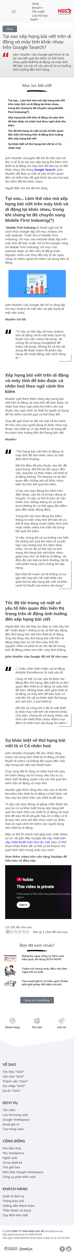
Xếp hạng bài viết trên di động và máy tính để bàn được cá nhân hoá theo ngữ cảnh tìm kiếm (37, 121)
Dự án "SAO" (12, 1090)
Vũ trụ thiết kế (12, 1162)
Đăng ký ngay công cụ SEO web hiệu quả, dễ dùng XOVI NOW (43, 957)
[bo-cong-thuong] (10, 1248)
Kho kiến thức (12, 1148)
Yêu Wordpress (13, 1153)
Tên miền (38, 11)
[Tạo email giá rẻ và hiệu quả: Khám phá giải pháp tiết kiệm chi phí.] (10, 983)
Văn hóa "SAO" (13, 1076)
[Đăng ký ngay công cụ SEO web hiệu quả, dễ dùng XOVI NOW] (10, 958)
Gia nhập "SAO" (14, 1086)
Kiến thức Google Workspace (23, 1172)
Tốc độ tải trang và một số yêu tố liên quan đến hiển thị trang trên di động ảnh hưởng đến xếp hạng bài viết (36, 134)
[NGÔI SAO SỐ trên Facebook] (62, 1250)
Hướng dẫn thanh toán (18, 1205)
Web (35, 3)
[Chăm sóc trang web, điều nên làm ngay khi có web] (10, 971)
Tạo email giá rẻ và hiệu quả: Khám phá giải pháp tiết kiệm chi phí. (45, 982)
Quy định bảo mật (15, 1215)
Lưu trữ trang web (15, 1115)
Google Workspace (16, 1119)
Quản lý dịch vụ (13, 1196)
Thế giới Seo (11, 1167)
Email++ (37, 7)
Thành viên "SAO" (15, 1081)
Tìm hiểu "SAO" (13, 1071)
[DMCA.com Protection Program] (26, 1248)
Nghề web (10, 1158)
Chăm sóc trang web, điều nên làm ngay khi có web (44, 970)
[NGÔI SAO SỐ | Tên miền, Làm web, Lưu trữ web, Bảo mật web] (65, 11)
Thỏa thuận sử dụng (17, 1210)
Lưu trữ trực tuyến (39, 17)
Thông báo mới (13, 1201)
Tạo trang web (13, 1129)
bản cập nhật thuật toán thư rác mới (35, 840)
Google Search (44, 169)
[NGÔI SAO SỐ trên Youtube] (68, 1250)
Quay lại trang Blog (37, 1000)
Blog (10, 29)
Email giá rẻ (11, 1124)
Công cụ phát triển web (19, 1177)
